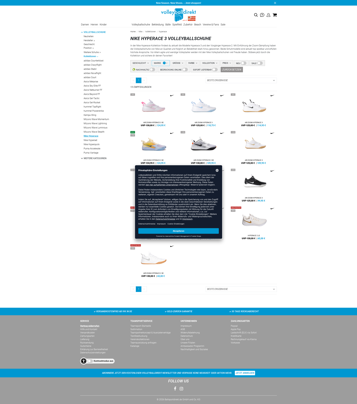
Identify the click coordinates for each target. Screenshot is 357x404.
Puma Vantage (91, 152)
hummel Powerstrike (94, 111)
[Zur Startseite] (178, 15)
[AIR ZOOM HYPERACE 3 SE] (153, 109)
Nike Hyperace (91, 136)
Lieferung (84, 339)
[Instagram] (181, 388)
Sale (223, 24)
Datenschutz (187, 336)
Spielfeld (177, 24)
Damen (85, 24)
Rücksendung (87, 342)
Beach (197, 24)
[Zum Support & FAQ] (262, 15)
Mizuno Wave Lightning (95, 123)
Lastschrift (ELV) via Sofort (244, 332)
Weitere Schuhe (91, 52)
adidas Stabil (90, 69)
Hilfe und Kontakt (88, 329)
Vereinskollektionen (139, 339)
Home (133, 31)
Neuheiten (89, 36)
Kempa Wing (90, 115)
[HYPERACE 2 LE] (253, 222)
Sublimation (136, 329)
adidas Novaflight (92, 73)
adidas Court (90, 77)
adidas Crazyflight (93, 64)
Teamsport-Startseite (140, 326)
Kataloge (134, 346)
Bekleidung (158, 24)
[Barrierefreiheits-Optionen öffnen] (83, 361)
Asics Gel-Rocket (92, 102)
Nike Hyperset (90, 140)
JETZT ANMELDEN (245, 373)
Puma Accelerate (92, 148)
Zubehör (188, 24)
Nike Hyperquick (92, 144)
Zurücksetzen (231, 69)
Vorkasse (235, 342)
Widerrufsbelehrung (190, 332)
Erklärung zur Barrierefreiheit (94, 349)
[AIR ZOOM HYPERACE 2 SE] (153, 260)
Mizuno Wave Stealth (94, 131)
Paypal (234, 326)
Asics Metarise (91, 81)
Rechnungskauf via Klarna (244, 339)
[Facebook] (175, 388)
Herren (94, 24)
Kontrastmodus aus (103, 361)
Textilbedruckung (138, 336)
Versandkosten (87, 332)
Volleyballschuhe (141, 24)
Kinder (103, 24)
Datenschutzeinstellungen (93, 352)
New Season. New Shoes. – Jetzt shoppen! (178, 3)
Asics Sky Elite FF (92, 85)
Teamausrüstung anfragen (143, 342)
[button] (256, 15)
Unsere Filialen (188, 342)
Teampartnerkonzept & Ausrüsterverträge (150, 332)
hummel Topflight (92, 106)
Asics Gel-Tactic (91, 98)
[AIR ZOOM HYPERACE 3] (203, 109)
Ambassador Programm (192, 346)
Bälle (168, 24)
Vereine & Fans (211, 24)
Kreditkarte (236, 336)
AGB (183, 329)
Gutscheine (85, 346)
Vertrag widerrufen (89, 326)
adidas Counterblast (93, 60)
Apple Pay (236, 329)
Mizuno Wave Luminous (95, 127)
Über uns (185, 339)
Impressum (186, 326)
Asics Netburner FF (93, 90)
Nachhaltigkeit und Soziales (194, 349)
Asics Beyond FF (92, 94)
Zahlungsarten (87, 336)
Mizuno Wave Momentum (96, 119)
